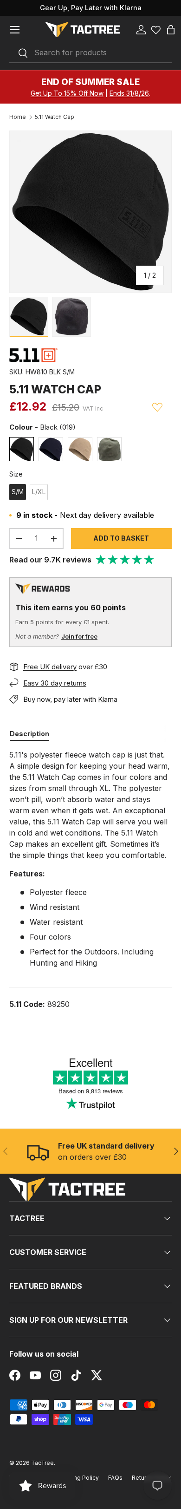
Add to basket (121, 538)
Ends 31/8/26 (129, 93)
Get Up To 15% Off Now (67, 93)
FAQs (115, 1477)
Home (17, 117)
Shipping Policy (78, 1477)
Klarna (107, 699)
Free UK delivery (50, 666)
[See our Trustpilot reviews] (125, 559)
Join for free (79, 636)
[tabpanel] (90, 879)
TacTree (42, 1462)
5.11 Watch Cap (54, 117)
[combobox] (90, 53)
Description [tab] (29, 734)
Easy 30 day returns (54, 683)
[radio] (21, 449)
